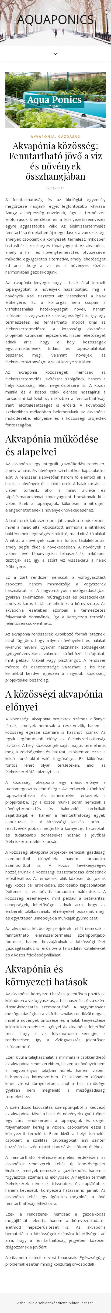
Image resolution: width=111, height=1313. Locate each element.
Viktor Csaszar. (81, 1302)
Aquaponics (55, 19)
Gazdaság (69, 136)
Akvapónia (43, 136)
